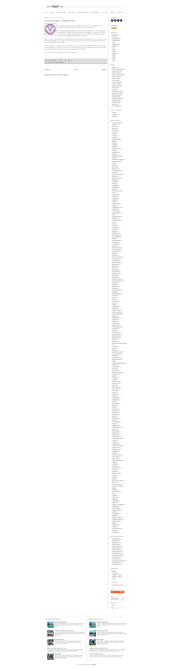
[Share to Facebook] (69, 60)
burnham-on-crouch (117, 191)
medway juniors (116, 557)
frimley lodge (115, 260)
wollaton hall (115, 524)
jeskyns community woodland (119, 343)
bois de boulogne (116, 170)
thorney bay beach (116, 484)
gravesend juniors (116, 548)
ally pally (114, 128)
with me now (115, 104)
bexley (113, 163)
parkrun (51, 12)
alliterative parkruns (117, 95)
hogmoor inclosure (116, 327)
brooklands (115, 185)
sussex (114, 60)
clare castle (115, 218)
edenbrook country (116, 247)
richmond (114, 429)
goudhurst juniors (116, 546)
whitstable (114, 515)
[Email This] (64, 60)
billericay (114, 165)
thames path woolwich (117, 480)
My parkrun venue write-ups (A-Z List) (56, 648)
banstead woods (116, 139)
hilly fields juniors (116, 553)
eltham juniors (115, 544)
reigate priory (115, 425)
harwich (114, 303)
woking (114, 523)
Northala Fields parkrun (102, 630)
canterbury (114, 196)
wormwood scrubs (116, 528)
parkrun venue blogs (61, 12)
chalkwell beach (116, 203)
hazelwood (115, 308)
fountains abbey (116, 259)
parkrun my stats (116, 78)
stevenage (114, 471)
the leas (114, 482)
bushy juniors (115, 540)
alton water (115, 130)
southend (114, 464)
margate (114, 379)
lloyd (113, 361)
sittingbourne (115, 451)
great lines (114, 114)
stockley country (116, 473)
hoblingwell (115, 323)
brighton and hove (116, 178)
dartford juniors (116, 542)
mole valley (115, 390)
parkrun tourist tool (116, 76)
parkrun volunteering (83, 12)
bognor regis (115, 168)
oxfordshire (115, 53)
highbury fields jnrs (116, 551)
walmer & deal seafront (117, 504)
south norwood (115, 456)
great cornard (115, 270)
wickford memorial (116, 517)
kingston (114, 350)
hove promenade (116, 334)
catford (114, 202)
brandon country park (117, 174)
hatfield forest (115, 306)
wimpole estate (116, 521)
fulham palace (115, 264)
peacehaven (115, 411)
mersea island (115, 383)
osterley (114, 407)
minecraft (112, 12)
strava (113, 578)
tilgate (113, 488)
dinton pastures (116, 235)
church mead (115, 211)
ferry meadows (115, 251)
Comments (115, 608)
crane (113, 224)
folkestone (114, 255)
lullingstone (115, 365)
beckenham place (116, 148)
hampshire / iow (116, 44)
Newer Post (47, 69)
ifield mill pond (115, 336)
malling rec (115, 377)
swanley (114, 478)
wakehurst (114, 502)
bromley (114, 183)
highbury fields (115, 317)
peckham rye (115, 412)
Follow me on (117, 591)
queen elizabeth (116, 422)
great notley (115, 277)
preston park (115, 418)
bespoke (114, 157)
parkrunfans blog (116, 100)
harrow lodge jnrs (116, 549)
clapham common (116, 216)
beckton (114, 150)
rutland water (115, 444)
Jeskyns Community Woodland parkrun (64, 630)
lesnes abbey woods (117, 555)
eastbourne (115, 246)
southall (114, 462)
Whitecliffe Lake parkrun (60, 622)
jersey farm (115, 341)
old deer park (115, 403)
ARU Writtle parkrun (59, 639)
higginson (114, 316)
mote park (114, 394)
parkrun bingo (115, 87)
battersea (114, 146)
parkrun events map (117, 71)
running (57, 62)
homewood (115, 328)
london (114, 49)
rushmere (114, 440)
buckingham (115, 187)
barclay (114, 141)
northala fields (115, 398)
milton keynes (115, 388)
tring (113, 493)
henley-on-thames (116, 312)
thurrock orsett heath (117, 486)
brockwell (114, 181)
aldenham (114, 124)
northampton (115, 400)
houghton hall (115, 332)
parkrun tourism (72, 12)
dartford (114, 112)
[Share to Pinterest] (71, 60)
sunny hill (114, 475)
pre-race (53, 62)
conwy (113, 222)
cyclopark (114, 229)
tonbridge (114, 116)
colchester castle (116, 220)
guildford (114, 284)
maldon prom (115, 374)
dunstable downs (116, 240)
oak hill (114, 401)
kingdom (114, 348)
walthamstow (115, 506)
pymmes (114, 420)
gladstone (114, 268)
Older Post (104, 69)
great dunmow (115, 273)
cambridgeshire (116, 40)
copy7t (51, 60)
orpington (114, 405)
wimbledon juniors (116, 564)
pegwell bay (115, 414)
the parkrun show (116, 102)
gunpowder (115, 288)
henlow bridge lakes (117, 314)
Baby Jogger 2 (58, 654)
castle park (114, 200)
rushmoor (114, 442)
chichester (114, 209)
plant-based (120, 12)
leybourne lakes (116, 357)
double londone (116, 96)
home (45, 12)
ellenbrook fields (116, 249)
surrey (113, 59)
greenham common (117, 279)
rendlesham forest (116, 427)
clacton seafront (116, 213)
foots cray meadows (117, 257)
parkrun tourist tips (116, 73)
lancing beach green (117, 352)
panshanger (115, 409)
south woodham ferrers (117, 460)
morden (114, 392)
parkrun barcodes (116, 84)
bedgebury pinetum (117, 156)
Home (76, 69)
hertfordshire (115, 46)
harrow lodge (115, 301)
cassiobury (114, 198)
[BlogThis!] (65, 60)
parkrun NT (115, 89)
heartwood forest (116, 310)
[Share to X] (67, 60)
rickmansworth (115, 431)
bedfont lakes (115, 152)
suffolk (113, 57)
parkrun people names (117, 93)
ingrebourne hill (116, 338)
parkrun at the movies (117, 91)
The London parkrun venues (96, 654)
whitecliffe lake (115, 513)
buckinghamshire (116, 38)
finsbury (114, 253)
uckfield (114, 495)
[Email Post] (60, 60)
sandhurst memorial (117, 445)
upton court (115, 497)
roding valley (115, 434)
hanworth (114, 295)
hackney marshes (116, 290)
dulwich (114, 238)
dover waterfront (116, 236)
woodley (114, 526)
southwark (114, 466)
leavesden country (116, 354)
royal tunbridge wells (117, 438)
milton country (115, 387)
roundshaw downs (116, 436)
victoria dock (115, 501)
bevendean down (116, 161)
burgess (114, 189)
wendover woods (116, 510)
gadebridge (115, 266)
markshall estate (116, 381)
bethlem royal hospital (117, 159)
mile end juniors (116, 559)
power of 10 (115, 573)
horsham (114, 330)
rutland (114, 55)
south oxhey (115, 458)
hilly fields (114, 321)
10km (49, 62)
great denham (115, 271)
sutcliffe (114, 477)
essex (113, 42)
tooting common (116, 491)
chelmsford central (116, 207)
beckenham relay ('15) (117, 585)
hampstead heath (116, 293)
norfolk (114, 51)
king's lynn (114, 346)
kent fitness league (116, 576)
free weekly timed (116, 106)
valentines (114, 499)
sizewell (114, 453)
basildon (114, 145)
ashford (114, 134)
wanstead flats (115, 508)
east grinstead (115, 244)
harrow (114, 299)
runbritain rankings (116, 574)
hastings (114, 304)
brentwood (114, 176)
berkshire (114, 36)
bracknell (114, 172)
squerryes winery (116, 467)
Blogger (94, 664)
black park (114, 167)
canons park (115, 194)
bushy (113, 192)
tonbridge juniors (116, 562)
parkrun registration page (118, 69)
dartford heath (115, 233)
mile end (114, 385)
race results (105, 12)
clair (113, 214)
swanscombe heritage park (118, 560)
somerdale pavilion (117, 455)
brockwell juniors (116, 538)
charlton (114, 205)
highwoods (115, 319)
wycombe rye (115, 532)
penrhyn (114, 416)
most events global (116, 82)
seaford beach (115, 447)
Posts (114, 605)
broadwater (115, 180)
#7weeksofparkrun (95, 12)
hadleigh (114, 292)
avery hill (114, 135)
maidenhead (115, 370)
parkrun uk (114, 67)
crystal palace (115, 227)
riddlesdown (115, 433)
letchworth (114, 355)
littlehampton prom (116, 359)
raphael (114, 423)
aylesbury (114, 137)
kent (113, 48)
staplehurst (62, 62)
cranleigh (114, 225)
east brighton (115, 242)
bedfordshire (115, 35)
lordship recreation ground (118, 363)
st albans (114, 469)
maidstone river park (117, 372)
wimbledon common (117, 519)
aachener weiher (116, 123)
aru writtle (114, 132)
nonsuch (114, 396)
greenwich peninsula (117, 281)
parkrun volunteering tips (118, 74)
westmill (114, 512)
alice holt (114, 126)
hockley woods (115, 325)
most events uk (115, 80)
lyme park (114, 368)
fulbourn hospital (116, 262)
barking (114, 143)
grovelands (115, 282)
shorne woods (115, 449)
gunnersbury (115, 286)
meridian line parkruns (117, 98)
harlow (114, 297)
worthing (114, 530)
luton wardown (115, 366)
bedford (114, 154)
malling (114, 376)
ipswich (114, 339)
